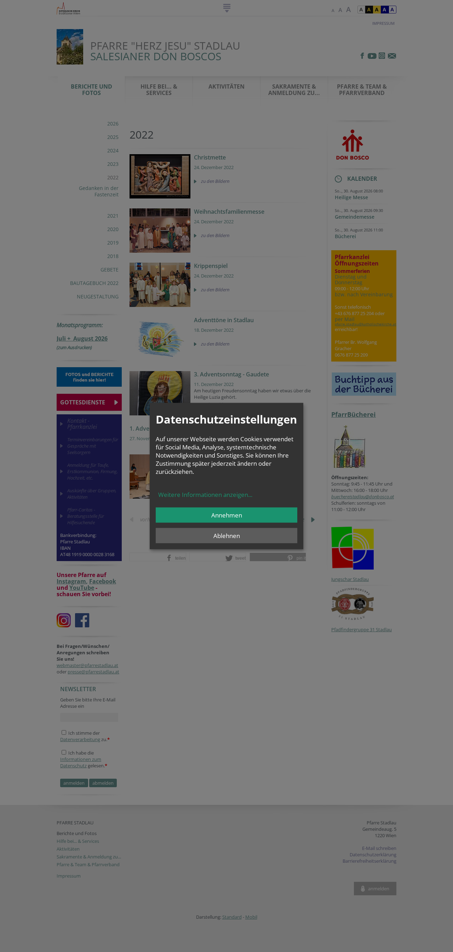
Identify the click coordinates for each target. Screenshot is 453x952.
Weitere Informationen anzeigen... (205, 494)
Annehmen (226, 515)
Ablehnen (226, 535)
